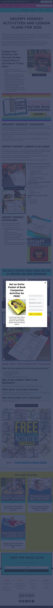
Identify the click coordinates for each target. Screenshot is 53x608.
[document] (26, 304)
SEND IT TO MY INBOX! (35, 314)
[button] (45, 282)
